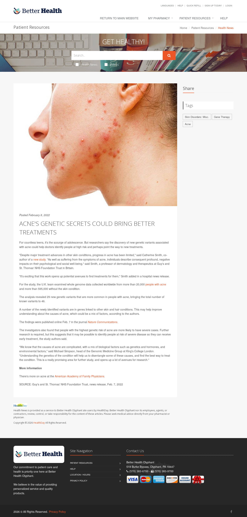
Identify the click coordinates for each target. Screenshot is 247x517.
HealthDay (39, 422)
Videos (114, 64)
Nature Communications (102, 322)
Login (228, 5)
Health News (89, 64)
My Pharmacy (159, 18)
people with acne (155, 284)
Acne (188, 124)
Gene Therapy (222, 117)
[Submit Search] (169, 55)
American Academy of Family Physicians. (80, 376)
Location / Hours (80, 474)
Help (180, 5)
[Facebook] (231, 511)
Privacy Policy (78, 480)
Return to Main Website (119, 18)
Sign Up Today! (213, 5)
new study (39, 259)
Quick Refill (194, 5)
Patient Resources (195, 18)
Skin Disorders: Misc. (197, 117)
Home (183, 28)
